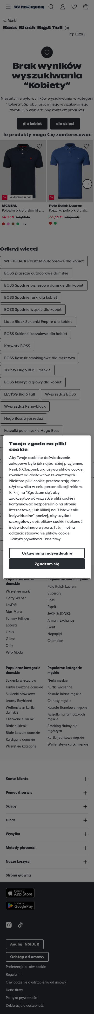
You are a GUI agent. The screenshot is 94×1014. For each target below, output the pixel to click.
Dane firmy (51, 539)
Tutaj (58, 527)
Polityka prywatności (26, 539)
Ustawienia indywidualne (47, 553)
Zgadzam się (47, 564)
